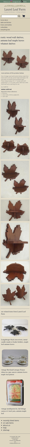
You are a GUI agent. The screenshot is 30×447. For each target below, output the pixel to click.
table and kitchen (6, 22)
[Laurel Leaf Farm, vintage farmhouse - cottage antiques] (15, 9)
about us (6, 425)
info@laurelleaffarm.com (15, 443)
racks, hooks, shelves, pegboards (10, 95)
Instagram (15, 2)
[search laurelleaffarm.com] (19, 16)
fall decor (4, 93)
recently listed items (11, 420)
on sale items (8, 423)
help (5, 427)
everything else (5, 29)
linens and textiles (6, 25)
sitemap (6, 430)
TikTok (25, 2)
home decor (4, 20)
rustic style (5, 96)
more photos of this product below (12, 73)
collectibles (4, 27)
